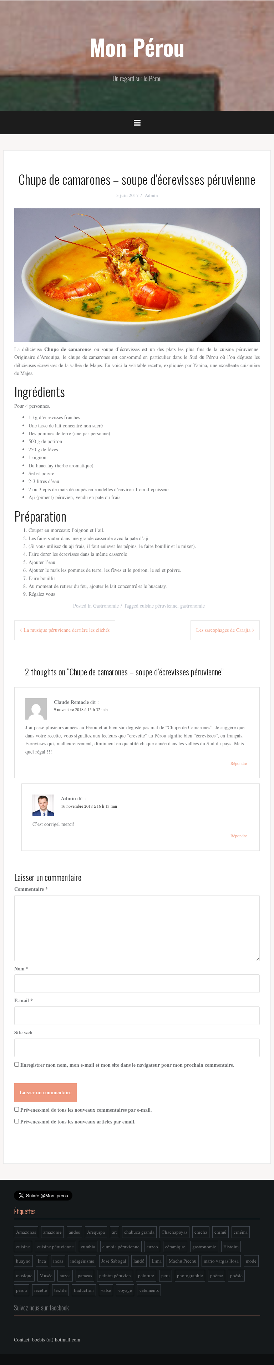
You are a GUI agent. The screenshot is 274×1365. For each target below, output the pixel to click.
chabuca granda (139, 1232)
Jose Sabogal (113, 1261)
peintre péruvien (115, 1275)
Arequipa (96, 1232)
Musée (46, 1275)
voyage (125, 1290)
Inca (42, 1261)
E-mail (23, 1000)
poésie (236, 1275)
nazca (65, 1275)
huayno (23, 1261)
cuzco (152, 1246)
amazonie (52, 1232)
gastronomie (192, 605)
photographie (190, 1275)
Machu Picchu (183, 1261)
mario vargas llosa (221, 1261)
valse (106, 1290)
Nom (21, 968)
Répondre (238, 763)
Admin (151, 195)
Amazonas (26, 1232)
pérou (21, 1290)
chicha (200, 1232)
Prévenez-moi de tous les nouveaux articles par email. (78, 1121)
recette (40, 1290)
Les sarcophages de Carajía (223, 629)
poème (216, 1275)
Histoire (231, 1246)
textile (60, 1290)
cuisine (23, 1246)
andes (74, 1232)
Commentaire (31, 889)
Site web (23, 1032)
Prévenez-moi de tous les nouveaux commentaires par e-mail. (86, 1109)
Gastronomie (106, 605)
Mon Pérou (137, 46)
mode (251, 1261)
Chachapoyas (174, 1232)
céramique (175, 1246)
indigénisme (82, 1261)
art (114, 1232)
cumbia (88, 1246)
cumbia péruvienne (120, 1246)
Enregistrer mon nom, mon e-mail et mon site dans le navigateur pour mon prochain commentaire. (127, 1065)
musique (24, 1275)
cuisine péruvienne (158, 605)
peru (165, 1275)
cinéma (241, 1232)
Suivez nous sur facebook (41, 1307)
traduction (84, 1290)
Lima (157, 1261)
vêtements (149, 1290)
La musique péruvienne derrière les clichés (67, 629)
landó (138, 1261)
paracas (85, 1275)
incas (58, 1261)
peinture (146, 1275)
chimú (220, 1232)
